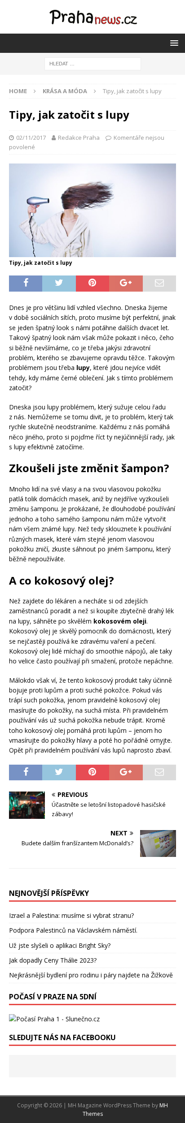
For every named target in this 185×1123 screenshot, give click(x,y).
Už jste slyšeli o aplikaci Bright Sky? (59, 945)
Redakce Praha (79, 137)
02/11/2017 (31, 137)
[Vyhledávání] (92, 63)
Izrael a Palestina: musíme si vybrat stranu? (71, 915)
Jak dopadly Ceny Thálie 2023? (53, 960)
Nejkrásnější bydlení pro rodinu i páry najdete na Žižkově (91, 975)
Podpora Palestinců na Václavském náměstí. (73, 930)
